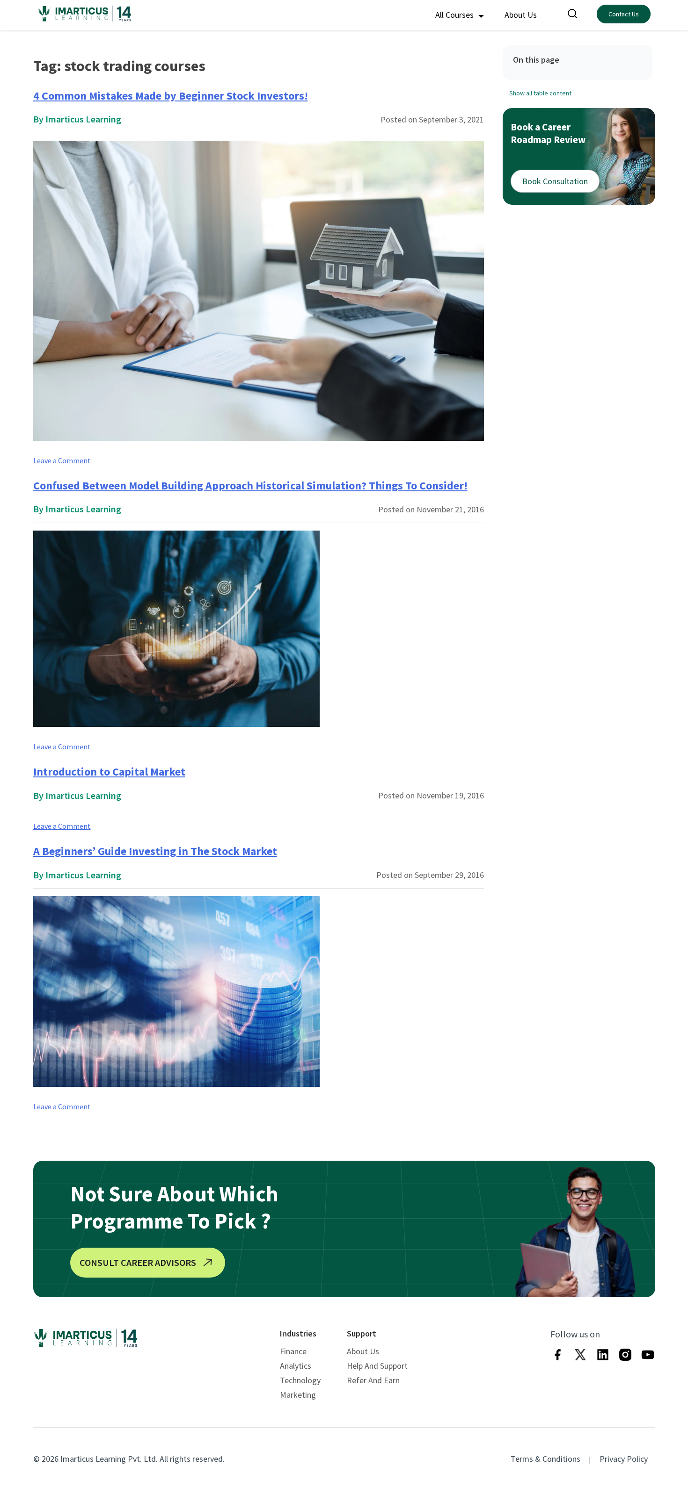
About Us (521, 14)
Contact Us (623, 14)
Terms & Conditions (545, 1458)
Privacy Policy (624, 1458)
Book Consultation (555, 180)
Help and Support (377, 1365)
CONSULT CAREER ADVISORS (138, 1262)
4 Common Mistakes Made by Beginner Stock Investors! (170, 95)
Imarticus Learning (83, 119)
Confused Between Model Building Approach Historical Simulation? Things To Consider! (250, 485)
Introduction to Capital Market (109, 771)
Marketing (298, 1394)
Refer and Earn (373, 1380)
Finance (293, 1351)
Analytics (295, 1365)
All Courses (455, 14)
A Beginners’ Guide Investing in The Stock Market (155, 851)
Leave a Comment (62, 460)
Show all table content (540, 92)
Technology (300, 1380)
